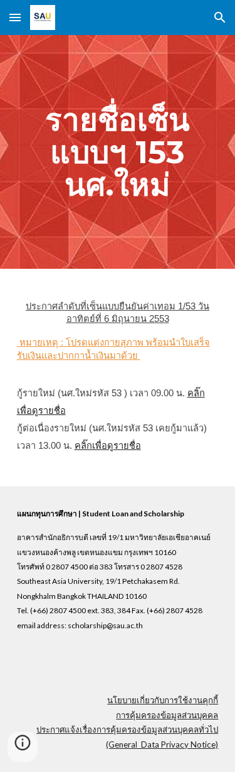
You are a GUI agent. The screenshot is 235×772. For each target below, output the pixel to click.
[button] (15, 17)
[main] (118, 152)
